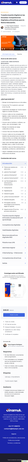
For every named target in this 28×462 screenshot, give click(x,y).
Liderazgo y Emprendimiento (12, 27)
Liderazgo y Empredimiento (12, 377)
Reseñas (19, 54)
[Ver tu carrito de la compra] (17, 2)
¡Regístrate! (23, 2)
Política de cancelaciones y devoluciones (14, 437)
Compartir (17, 31)
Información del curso (8, 54)
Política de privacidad (14, 440)
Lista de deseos (7, 31)
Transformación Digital (10, 29)
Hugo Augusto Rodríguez (13, 25)
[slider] (6, 49)
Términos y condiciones (13, 443)
